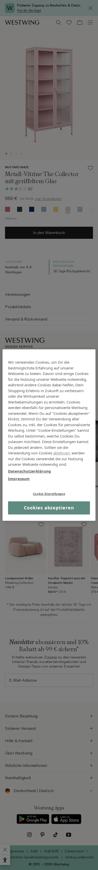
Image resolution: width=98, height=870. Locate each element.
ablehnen (61, 452)
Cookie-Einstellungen (49, 494)
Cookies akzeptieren (49, 508)
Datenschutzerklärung (29, 471)
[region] (49, 435)
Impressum (19, 478)
